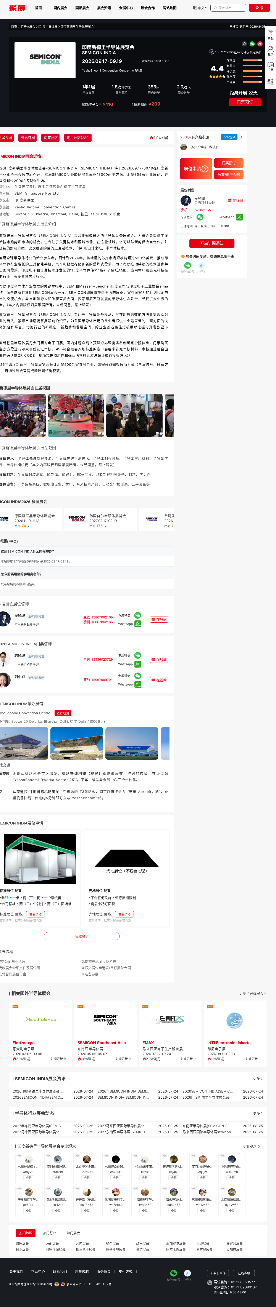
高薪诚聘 (82, 1271)
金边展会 (142, 1249)
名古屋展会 (204, 1249)
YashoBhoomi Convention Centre (105, 70)
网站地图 (170, 8)
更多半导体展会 (251, 993)
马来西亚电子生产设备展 (162, 1049)
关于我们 (16, 1271)
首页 (38, 8)
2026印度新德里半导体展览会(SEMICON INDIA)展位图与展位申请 (39, 1091)
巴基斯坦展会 (116, 1249)
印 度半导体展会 (46, 186)
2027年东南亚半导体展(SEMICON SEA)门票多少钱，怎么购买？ (39, 1126)
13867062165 (102, 617)
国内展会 (60, 8)
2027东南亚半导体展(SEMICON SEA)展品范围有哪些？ (124, 1132)
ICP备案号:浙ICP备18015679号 (31, 1284)
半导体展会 (27, 26)
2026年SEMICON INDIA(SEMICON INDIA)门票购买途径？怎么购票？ (124, 1091)
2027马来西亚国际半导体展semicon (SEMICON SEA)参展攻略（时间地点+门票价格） (124, 1126)
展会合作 (148, 8)
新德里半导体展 (73, 186)
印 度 (19, 200)
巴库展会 (22, 1243)
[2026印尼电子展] (235, 1021)
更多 (256, 1078)
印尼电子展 (216, 1049)
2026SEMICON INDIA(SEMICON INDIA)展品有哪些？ (39, 1097)
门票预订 (245, 102)
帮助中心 (38, 1271)
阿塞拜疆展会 (55, 1249)
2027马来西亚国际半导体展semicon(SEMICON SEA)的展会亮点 (39, 1132)
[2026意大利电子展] (40, 1021)
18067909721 (102, 679)
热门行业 (49, 1233)
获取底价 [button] (82, 936)
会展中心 (126, 8)
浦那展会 (52, 1243)
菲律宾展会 (234, 1243)
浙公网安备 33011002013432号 (88, 1284)
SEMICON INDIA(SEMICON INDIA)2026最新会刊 (124, 1097)
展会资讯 (104, 8)
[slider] (217, 76)
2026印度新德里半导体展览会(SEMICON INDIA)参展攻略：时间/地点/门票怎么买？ (208, 1097)
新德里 (28, 200)
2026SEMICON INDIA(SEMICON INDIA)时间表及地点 (208, 1091)
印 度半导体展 (48, 26)
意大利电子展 (24, 1049)
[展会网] (17, 8)
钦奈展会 (112, 1243)
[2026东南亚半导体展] (105, 1021)
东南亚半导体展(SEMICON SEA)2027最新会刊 (208, 1126)
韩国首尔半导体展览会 (107, 516)
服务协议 (104, 1271)
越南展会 (142, 1243)
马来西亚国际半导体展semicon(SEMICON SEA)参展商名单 (208, 1132)
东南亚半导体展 (90, 1049)
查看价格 (35, 914)
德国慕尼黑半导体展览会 (35, 516)
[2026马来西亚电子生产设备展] (170, 1021)
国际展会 (82, 8)
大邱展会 (202, 1243)
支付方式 (125, 1271)
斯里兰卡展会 (85, 1249)
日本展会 (22, 1249)
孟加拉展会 (234, 1249)
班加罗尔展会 (176, 1243)
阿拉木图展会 (176, 1249)
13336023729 (102, 659)
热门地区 (25, 1233)
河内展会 (82, 1243)
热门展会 (73, 1233)
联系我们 (60, 1271)
